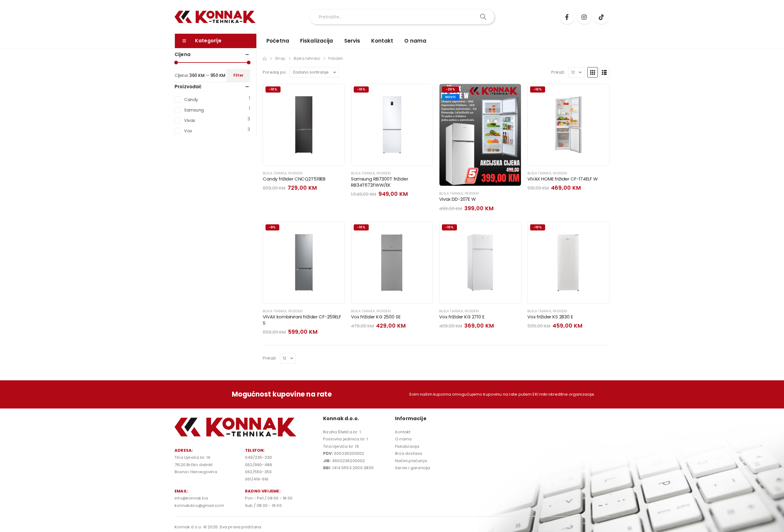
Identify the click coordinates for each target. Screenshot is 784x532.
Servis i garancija (412, 468)
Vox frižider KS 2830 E (550, 317)
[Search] (483, 17)
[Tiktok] (601, 17)
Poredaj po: (275, 72)
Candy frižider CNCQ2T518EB (294, 179)
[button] (592, 72)
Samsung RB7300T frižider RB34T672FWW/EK (379, 182)
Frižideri (295, 173)
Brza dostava (408, 453)
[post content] (304, 124)
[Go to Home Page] (264, 59)
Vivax (189, 120)
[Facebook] (567, 17)
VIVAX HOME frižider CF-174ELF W (562, 179)
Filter (238, 75)
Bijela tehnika (275, 173)
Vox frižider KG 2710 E (461, 317)
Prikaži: (558, 72)
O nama (415, 40)
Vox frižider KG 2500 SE (376, 317)
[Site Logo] (215, 17)
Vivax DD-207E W (457, 199)
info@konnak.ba (191, 498)
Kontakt (382, 40)
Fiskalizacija (316, 40)
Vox (188, 131)
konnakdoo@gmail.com (199, 505)
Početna (277, 40)
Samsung (194, 110)
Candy (191, 100)
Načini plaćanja (411, 461)
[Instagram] (584, 17)
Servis (352, 40)
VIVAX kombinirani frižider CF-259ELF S (302, 320)
